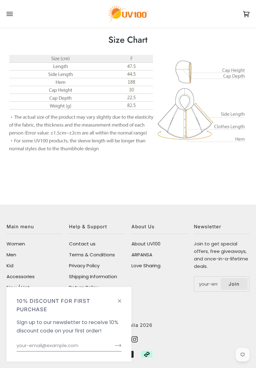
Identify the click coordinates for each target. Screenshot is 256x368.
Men (11, 254)
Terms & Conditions (92, 254)
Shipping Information (93, 276)
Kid (10, 265)
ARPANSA (141, 254)
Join (234, 284)
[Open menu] (16, 14)
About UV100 (145, 243)
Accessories (21, 276)
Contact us (82, 243)
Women (16, 243)
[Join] (113, 346)
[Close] (122, 298)
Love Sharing (145, 265)
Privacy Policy (84, 265)
